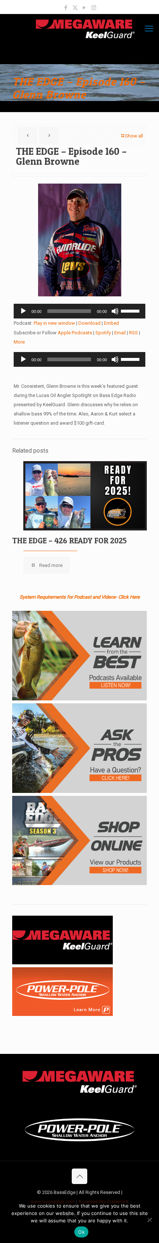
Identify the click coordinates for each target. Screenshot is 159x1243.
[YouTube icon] (84, 7)
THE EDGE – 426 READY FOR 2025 (69, 540)
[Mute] (115, 311)
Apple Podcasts (75, 332)
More (19, 342)
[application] (80, 311)
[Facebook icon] (66, 7)
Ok (81, 1232)
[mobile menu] (149, 28)
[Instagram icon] (94, 7)
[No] (149, 1219)
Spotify (103, 332)
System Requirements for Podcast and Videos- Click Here (80, 597)
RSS (133, 332)
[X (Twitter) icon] (75, 7)
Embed (111, 323)
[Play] (23, 311)
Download (89, 323)
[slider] (131, 310)
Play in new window (54, 323)
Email (120, 332)
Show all (134, 136)
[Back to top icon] (79, 1176)
